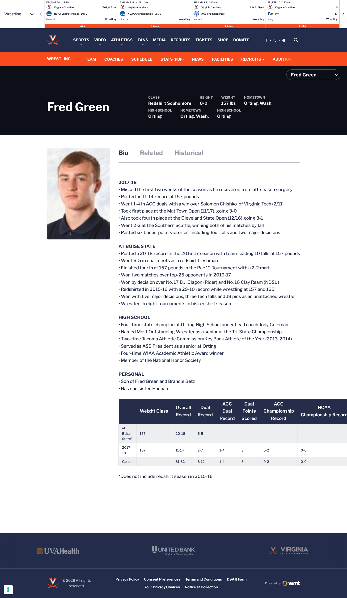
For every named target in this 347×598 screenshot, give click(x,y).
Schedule (141, 59)
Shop (222, 40)
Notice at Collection (201, 587)
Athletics (122, 40)
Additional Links (291, 59)
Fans (143, 40)
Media (159, 40)
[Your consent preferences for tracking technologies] (8, 589)
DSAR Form (237, 579)
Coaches (113, 59)
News (198, 59)
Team (90, 59)
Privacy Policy (127, 579)
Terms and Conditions (203, 579)
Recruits (180, 40)
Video (100, 40)
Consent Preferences (162, 579)
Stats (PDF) (172, 59)
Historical (188, 152)
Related (151, 152)
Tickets (203, 40)
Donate (241, 40)
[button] (343, 14)
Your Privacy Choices (162, 587)
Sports (81, 40)
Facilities (222, 59)
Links (81, 26)
